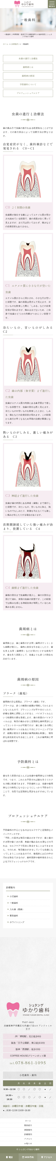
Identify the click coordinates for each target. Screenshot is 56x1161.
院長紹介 (28, 1125)
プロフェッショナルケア (28, 93)
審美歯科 (14, 915)
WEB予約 (29, 1157)
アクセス (48, 1157)
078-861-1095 (28, 1063)
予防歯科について (28, 84)
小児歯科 (14, 896)
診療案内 (28, 1134)
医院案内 (28, 1130)
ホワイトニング (17, 922)
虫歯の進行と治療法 (28, 59)
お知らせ (28, 1144)
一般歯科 (14, 903)
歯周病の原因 (28, 76)
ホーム (28, 1121)
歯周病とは (28, 67)
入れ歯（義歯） (17, 909)
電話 (11, 1157)
